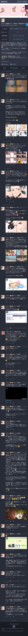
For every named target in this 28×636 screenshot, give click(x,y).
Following (4, 64)
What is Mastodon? (14, 624)
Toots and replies (14, 68)
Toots (4, 68)
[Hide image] (7, 187)
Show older (14, 620)
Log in (19, 1)
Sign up (24, 1)
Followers (13, 64)
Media (23, 68)
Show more (11, 78)
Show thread (9, 199)
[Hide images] (7, 126)
